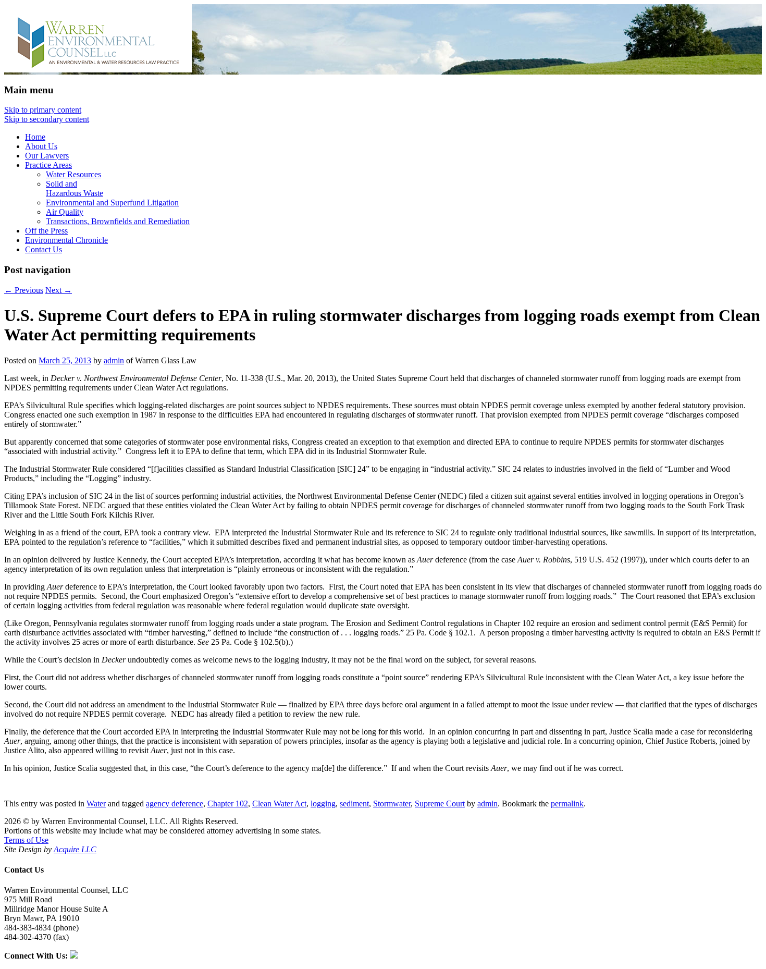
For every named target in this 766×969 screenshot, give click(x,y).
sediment (354, 803)
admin (114, 360)
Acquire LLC (75, 849)
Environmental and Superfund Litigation (112, 202)
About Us (41, 146)
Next (58, 290)
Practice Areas (48, 165)
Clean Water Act (279, 803)
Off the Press (46, 230)
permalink (567, 803)
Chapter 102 (227, 803)
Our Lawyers (47, 155)
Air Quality (64, 211)
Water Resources (73, 174)
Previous (23, 290)
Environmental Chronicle (66, 240)
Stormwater (392, 803)
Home (35, 136)
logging (323, 803)
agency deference (174, 803)
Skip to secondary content (46, 119)
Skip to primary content (42, 109)
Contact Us (43, 249)
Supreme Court (440, 803)
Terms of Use (26, 840)
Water (96, 803)
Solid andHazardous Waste (74, 188)
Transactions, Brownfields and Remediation (118, 221)
